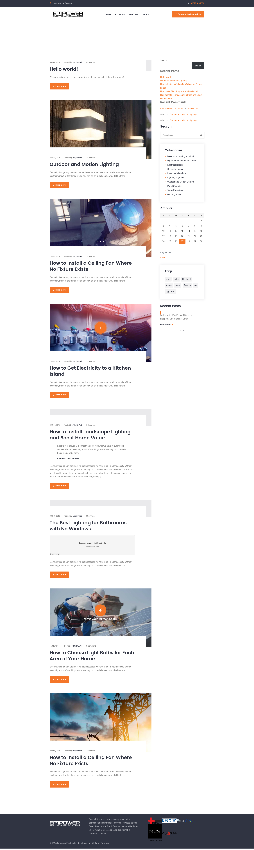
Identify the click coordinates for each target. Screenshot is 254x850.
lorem (177, 285)
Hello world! (64, 69)
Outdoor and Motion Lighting (84, 164)
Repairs (187, 285)
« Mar (162, 257)
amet (168, 279)
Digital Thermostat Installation (181, 160)
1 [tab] (97, 241)
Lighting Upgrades (175, 177)
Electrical (186, 279)
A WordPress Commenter (171, 108)
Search (163, 60)
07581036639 (197, 3)
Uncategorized (174, 194)
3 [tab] (103, 241)
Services (133, 14)
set (195, 285)
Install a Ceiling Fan (176, 173)
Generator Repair (175, 169)
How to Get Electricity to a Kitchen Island (179, 91)
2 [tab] (100, 241)
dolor (176, 279)
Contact (146, 14)
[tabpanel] (100, 228)
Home (108, 14)
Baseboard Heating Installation (181, 156)
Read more (60, 86)
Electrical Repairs (175, 164)
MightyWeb (77, 62)
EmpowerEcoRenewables (189, 14)
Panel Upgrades (174, 186)
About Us (120, 14)
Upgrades (170, 291)
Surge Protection (175, 190)
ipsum (169, 285)
